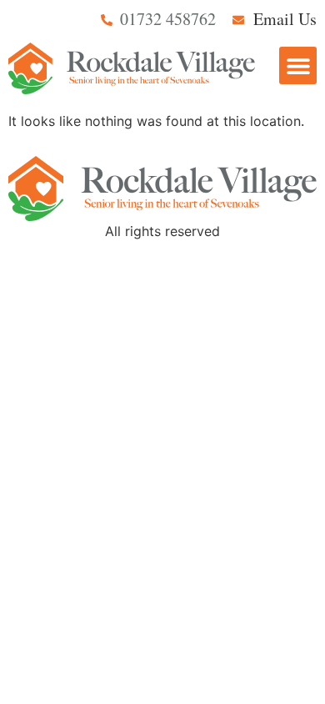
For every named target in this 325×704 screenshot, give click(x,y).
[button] (298, 65)
